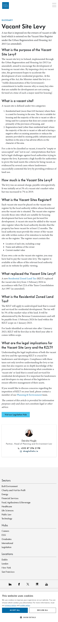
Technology (7, 518)
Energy (5, 494)
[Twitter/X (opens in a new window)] (28, 584)
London (5, 563)
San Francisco (8, 571)
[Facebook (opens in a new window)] (19, 584)
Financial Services (10, 498)
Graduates (6, 539)
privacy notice (10, 605)
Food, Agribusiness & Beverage (16, 502)
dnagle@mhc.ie (30, 451)
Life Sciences (7, 510)
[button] (29, 617)
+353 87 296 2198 (30, 448)
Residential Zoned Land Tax (22, 278)
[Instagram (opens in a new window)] (38, 584)
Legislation (6, 547)
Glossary (7, 20)
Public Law (6, 514)
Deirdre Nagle (29, 440)
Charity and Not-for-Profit (13, 490)
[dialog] (29, 607)
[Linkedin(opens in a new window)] (10, 584)
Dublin (5, 559)
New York (6, 567)
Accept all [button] (15, 610)
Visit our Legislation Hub (16, 414)
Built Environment (10, 486)
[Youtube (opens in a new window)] (47, 584)
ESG (4, 535)
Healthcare (7, 506)
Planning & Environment (29, 394)
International (7, 543)
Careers (5, 530)
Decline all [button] (42, 610)
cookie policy (25, 605)
